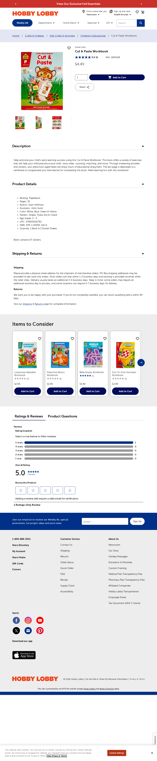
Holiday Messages (118, 556)
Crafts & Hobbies (34, 35)
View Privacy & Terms (57, 756)
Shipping (27, 304)
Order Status (67, 562)
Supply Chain (67, 585)
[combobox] (127, 23)
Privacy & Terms (137, 679)
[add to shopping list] (69, 48)
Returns (39, 304)
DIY (108, 22)
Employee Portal (117, 597)
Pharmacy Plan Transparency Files (127, 579)
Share (82, 87)
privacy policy (89, 688)
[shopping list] (137, 12)
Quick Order (67, 568)
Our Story (114, 550)
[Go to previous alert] (16, 4)
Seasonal (92, 22)
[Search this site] (141, 23)
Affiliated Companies (120, 585)
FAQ (62, 574)
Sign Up (137, 521)
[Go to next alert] (141, 4)
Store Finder (19, 557)
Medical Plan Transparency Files (125, 574)
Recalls (64, 579)
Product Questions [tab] (62, 416)
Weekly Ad (22, 22)
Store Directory (20, 545)
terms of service (107, 688)
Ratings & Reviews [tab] (29, 416)
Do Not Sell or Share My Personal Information (107, 679)
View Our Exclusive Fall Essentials (78, 3)
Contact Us (66, 544)
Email (87, 521)
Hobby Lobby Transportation (124, 591)
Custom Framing (117, 568)
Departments (45, 22)
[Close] (152, 753)
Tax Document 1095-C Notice (124, 603)
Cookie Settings (116, 753)
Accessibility (66, 591)
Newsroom (114, 544)
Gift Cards (17, 563)
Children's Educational (92, 35)
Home (15, 35)
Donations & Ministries (120, 562)
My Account (18, 551)
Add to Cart (119, 77)
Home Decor (69, 22)
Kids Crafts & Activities (62, 35)
